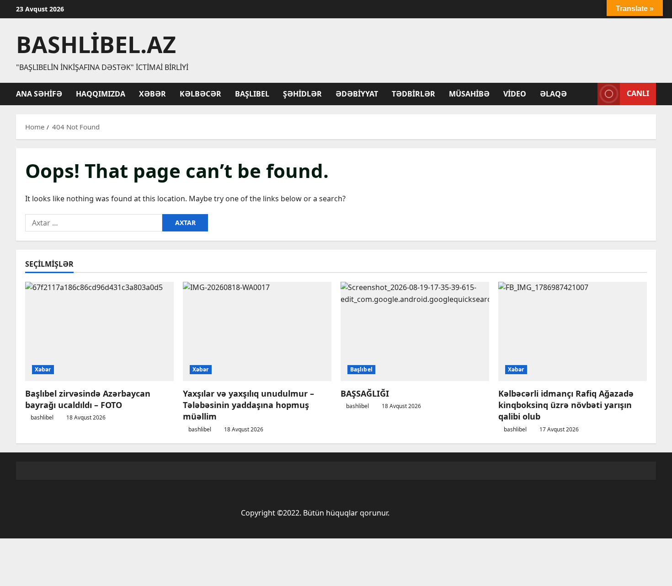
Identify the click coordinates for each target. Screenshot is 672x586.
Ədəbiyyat (357, 94)
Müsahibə (469, 94)
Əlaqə (553, 94)
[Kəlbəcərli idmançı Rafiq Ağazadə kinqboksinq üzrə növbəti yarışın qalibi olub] (572, 331)
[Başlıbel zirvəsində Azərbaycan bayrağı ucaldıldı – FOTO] (99, 331)
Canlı (638, 93)
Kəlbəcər (200, 94)
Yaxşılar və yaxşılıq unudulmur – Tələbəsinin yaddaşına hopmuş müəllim (248, 405)
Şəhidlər (302, 94)
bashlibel (42, 417)
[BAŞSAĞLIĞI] (415, 331)
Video (514, 94)
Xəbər (152, 94)
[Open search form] (588, 93)
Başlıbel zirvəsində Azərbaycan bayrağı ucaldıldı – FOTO (87, 399)
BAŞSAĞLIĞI (365, 393)
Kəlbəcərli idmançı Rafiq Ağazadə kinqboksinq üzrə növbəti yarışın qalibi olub (566, 405)
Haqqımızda (100, 94)
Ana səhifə (39, 94)
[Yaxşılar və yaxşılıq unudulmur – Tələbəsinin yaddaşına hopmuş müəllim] (257, 331)
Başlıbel (252, 94)
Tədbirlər (413, 94)
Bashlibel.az (96, 44)
